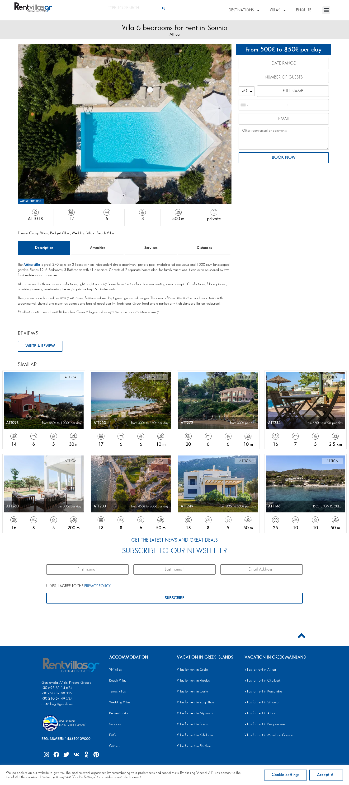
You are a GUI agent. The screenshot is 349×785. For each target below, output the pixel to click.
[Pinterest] (96, 754)
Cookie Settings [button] (285, 775)
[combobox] (244, 104)
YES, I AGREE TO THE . (80, 586)
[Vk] (76, 754)
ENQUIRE (303, 10)
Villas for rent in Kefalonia (195, 735)
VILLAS (275, 10)
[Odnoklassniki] (86, 754)
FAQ (112, 735)
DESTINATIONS (241, 10)
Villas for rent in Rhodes (193, 680)
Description (44, 248)
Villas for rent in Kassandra (263, 691)
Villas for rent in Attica (260, 669)
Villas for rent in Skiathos (194, 746)
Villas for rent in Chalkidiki (263, 680)
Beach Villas (105, 233)
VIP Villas (115, 669)
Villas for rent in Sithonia (261, 702)
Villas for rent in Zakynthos (195, 702)
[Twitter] (66, 754)
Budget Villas (60, 233)
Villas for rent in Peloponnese (265, 724)
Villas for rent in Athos (260, 713)
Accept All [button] (326, 775)
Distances (204, 248)
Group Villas (38, 233)
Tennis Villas (117, 691)
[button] (326, 10)
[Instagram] (46, 754)
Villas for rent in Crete (192, 669)
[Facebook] (56, 754)
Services (150, 248)
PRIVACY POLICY (97, 586)
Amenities (97, 248)
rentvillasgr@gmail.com (58, 704)
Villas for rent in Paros (192, 724)
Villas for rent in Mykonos (195, 713)
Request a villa (119, 713)
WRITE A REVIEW (40, 346)
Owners (114, 746)
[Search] (163, 8)
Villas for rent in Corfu (192, 691)
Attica (175, 34)
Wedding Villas (83, 233)
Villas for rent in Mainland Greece (269, 735)
